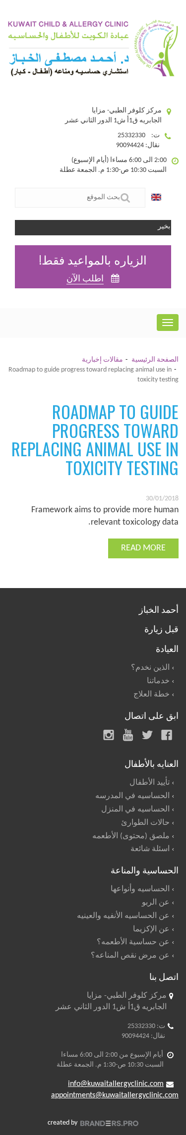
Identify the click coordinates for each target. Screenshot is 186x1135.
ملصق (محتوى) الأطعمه (131, 836)
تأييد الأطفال (149, 783)
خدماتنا (158, 681)
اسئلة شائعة (150, 849)
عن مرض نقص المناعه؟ (130, 956)
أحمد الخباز (159, 608)
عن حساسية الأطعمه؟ (133, 942)
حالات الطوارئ (145, 823)
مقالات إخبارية (102, 360)
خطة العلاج (151, 695)
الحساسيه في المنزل (135, 809)
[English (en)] (158, 198)
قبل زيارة (161, 628)
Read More (143, 548)
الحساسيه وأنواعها (140, 889)
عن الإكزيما (151, 929)
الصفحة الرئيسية (155, 360)
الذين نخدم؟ (150, 668)
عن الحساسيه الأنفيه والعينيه (123, 916)
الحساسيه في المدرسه (132, 796)
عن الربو (156, 903)
